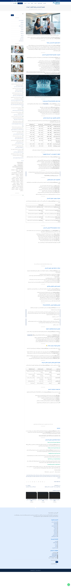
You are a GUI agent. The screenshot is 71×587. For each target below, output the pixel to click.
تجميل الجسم (17, 174)
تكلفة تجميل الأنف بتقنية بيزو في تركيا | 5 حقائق (18, 110)
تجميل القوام (21, 175)
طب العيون (22, 35)
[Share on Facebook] (42, 482)
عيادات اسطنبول (31, 476)
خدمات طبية (52, 476)
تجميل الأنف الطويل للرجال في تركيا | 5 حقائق (18, 95)
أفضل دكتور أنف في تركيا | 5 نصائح (19, 53)
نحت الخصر (21, 190)
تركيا (17, 177)
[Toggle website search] (11, 3)
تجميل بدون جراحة (21, 177)
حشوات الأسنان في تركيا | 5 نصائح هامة (43, 500)
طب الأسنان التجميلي (38, 476)
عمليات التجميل (14, 184)
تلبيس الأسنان (57, 476)
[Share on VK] (34, 482)
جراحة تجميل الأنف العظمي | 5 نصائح (19, 138)
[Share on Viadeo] (29, 482)
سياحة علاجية (41, 476)
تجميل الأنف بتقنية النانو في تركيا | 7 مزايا (18, 86)
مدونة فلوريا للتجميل (21, 40)
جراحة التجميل (17, 178)
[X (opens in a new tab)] (11, 0)
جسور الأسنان (54, 476)
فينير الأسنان (28, 476)
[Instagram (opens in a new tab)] (14, 0)
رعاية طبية (22, 181)
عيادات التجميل (21, 187)
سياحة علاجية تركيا (13, 181)
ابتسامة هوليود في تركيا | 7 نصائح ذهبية (31, 500)
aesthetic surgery (20, 162)
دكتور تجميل (13, 180)
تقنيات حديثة (14, 177)
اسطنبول (22, 171)
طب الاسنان (22, 33)
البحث (22, 13)
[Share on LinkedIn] (38, 482)
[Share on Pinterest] (40, 482)
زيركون (43, 476)
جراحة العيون (13, 178)
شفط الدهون (21, 31)
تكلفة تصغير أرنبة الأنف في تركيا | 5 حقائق (18, 72)
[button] (68, 584)
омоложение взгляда (19, 168)
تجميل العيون (13, 174)
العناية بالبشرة (21, 174)
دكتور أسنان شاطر (48, 476)
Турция (15, 165)
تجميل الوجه (17, 175)
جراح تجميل (17, 180)
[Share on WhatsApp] (27, 482)
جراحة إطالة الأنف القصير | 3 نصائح (19, 147)
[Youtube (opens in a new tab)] (16, 0)
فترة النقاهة (13, 187)
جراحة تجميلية (21, 180)
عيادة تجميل (17, 187)
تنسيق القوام (21, 178)
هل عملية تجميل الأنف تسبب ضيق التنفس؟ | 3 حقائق (17, 129)
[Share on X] (44, 482)
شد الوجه (22, 184)
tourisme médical (20, 165)
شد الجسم (22, 29)
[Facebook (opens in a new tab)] (13, 0)
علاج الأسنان (34, 476)
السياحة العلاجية (18, 171)
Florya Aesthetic (37, 570)
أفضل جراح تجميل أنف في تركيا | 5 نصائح (18, 119)
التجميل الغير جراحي (21, 20)
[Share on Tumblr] (31, 482)
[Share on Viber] (36, 482)
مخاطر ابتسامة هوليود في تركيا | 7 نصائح (55, 500)
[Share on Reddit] (32, 482)
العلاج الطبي (22, 22)
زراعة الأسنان (45, 476)
